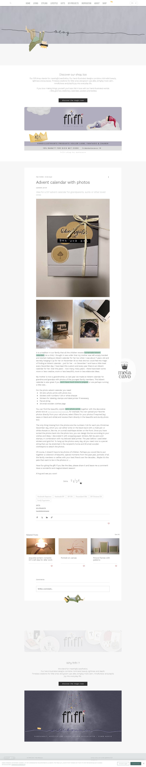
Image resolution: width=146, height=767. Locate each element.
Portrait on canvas (69, 558)
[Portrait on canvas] (73, 546)
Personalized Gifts (81, 496)
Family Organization (43, 500)
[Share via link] (52, 517)
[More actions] (108, 177)
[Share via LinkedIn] (47, 517)
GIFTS (38, 505)
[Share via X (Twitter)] (42, 517)
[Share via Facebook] (37, 517)
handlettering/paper (42, 511)
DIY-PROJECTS (41, 508)
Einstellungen (123, 763)
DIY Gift (70, 496)
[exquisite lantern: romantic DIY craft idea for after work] (40, 546)
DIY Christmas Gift (96, 496)
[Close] (143, 763)
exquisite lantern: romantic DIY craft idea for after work (40, 559)
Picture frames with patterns (101, 559)
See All (117, 534)
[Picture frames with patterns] (105, 546)
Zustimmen (136, 763)
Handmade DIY (59, 496)
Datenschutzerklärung (18, 764)
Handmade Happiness (44, 496)
